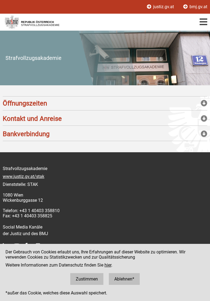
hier (107, 265)
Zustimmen (87, 279)
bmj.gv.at (197, 6)
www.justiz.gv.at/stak (23, 176)
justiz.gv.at (163, 6)
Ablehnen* (124, 279)
